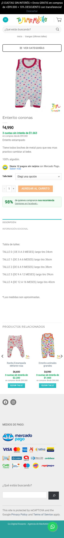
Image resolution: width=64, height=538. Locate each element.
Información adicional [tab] (15, 229)
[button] (5, 19)
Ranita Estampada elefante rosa (16, 364)
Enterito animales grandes (47, 364)
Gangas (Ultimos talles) (36, 36)
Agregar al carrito (35, 188)
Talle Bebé (7, 176)
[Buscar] (53, 496)
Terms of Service (43, 514)
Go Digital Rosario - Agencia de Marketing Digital (32, 524)
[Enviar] (57, 29)
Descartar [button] (32, 11)
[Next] (61, 363)
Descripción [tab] (9, 222)
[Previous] (3, 363)
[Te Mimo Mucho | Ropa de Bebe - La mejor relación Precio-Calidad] (32, 19)
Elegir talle (16, 385)
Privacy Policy (19, 514)
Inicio (19, 36)
